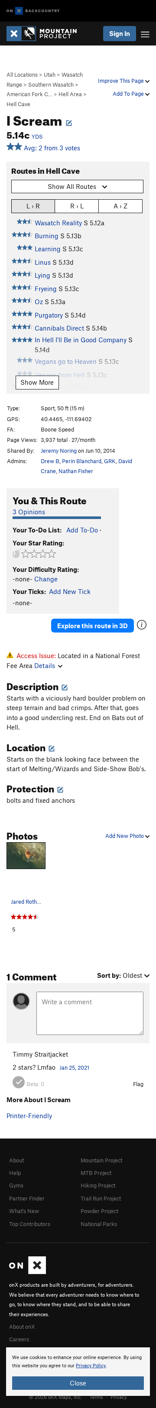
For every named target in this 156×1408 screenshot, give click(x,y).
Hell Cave (18, 104)
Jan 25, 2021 (74, 1067)
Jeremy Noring (59, 450)
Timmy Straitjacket (40, 1054)
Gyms (16, 1185)
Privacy (118, 1397)
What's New (24, 1210)
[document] (78, 1371)
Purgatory (49, 315)
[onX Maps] (27, 1271)
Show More (37, 382)
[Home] (45, 33)
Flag (138, 1083)
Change (46, 579)
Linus (43, 262)
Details (44, 665)
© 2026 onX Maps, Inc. (55, 1397)
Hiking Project (98, 1185)
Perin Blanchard (81, 460)
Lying (42, 275)
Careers (19, 1339)
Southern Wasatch (51, 84)
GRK (110, 460)
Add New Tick (70, 591)
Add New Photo (125, 835)
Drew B (50, 460)
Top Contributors (29, 1223)
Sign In (119, 33)
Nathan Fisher (75, 470)
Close (78, 1383)
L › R (33, 206)
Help (15, 1172)
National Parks (99, 1223)
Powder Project (99, 1210)
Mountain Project (101, 1160)
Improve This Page (121, 80)
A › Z (120, 206)
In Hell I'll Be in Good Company (81, 340)
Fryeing (46, 288)
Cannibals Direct (59, 328)
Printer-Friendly (29, 1115)
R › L (77, 206)
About (16, 1160)
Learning (48, 249)
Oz (39, 301)
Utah (49, 74)
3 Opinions (29, 512)
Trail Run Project (101, 1198)
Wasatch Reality (58, 223)
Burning (46, 236)
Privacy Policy (91, 1366)
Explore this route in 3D (92, 625)
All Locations (22, 74)
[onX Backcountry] (33, 11)
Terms (96, 1397)
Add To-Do (82, 530)
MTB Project (96, 1172)
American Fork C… (29, 94)
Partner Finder (27, 1198)
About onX (22, 1326)
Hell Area (70, 94)
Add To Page (129, 93)
